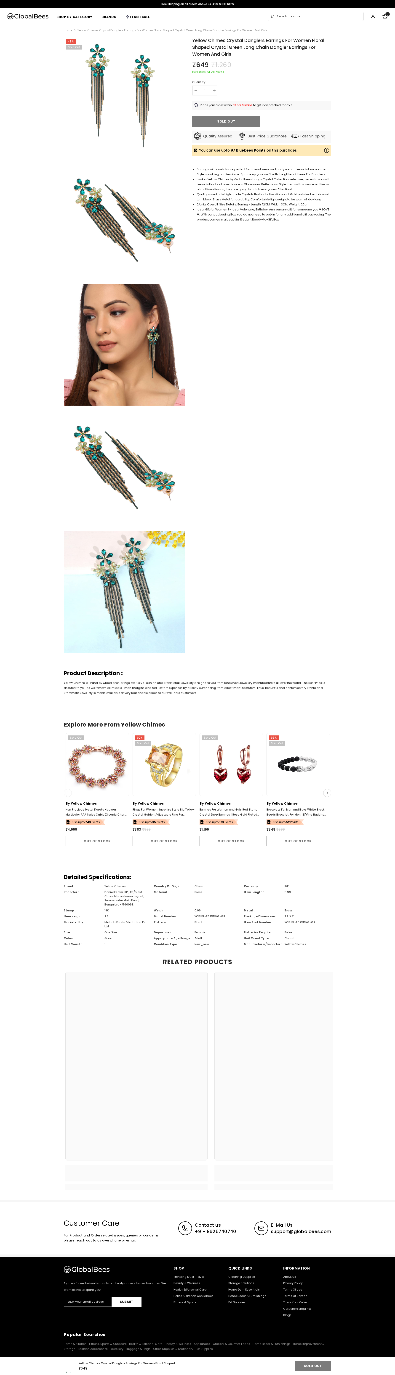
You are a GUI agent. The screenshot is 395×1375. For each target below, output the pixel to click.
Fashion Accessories (93, 1349)
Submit (126, 1301)
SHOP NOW (226, 4)
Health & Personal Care (146, 1344)
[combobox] (318, 16)
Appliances (202, 1344)
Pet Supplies (204, 1349)
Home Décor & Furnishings (272, 1344)
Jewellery (117, 1349)
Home (68, 30)
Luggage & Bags (138, 1349)
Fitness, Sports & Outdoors (108, 1344)
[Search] (316, 16)
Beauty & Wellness (178, 1344)
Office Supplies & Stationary (173, 1349)
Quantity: (199, 82)
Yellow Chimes (84, 803)
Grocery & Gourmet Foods (232, 1344)
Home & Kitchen (75, 1344)
